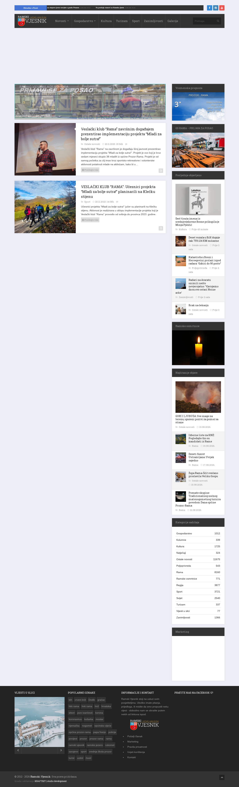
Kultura (106, 21)
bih (70, 699)
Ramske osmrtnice (198, 578)
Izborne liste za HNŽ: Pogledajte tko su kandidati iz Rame (202, 438)
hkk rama (74, 706)
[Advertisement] (119, 57)
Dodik (92, 699)
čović (88, 758)
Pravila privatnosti (137, 746)
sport (83, 751)
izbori (72, 712)
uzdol (80, 758)
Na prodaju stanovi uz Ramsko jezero (127, 8)
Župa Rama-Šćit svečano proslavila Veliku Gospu (203, 474)
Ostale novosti (92, 144)
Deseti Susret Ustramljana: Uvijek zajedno (201, 457)
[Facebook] (209, 7)
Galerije (172, 21)
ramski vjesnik (76, 745)
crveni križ (80, 699)
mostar (99, 719)
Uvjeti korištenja (136, 752)
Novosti (60, 21)
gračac (101, 699)
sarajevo (73, 751)
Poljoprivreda (200, 267)
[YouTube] (221, 7)
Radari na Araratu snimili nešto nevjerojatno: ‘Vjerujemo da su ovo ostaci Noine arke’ (197, 286)
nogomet (87, 725)
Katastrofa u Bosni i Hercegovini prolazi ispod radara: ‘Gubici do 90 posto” (205, 260)
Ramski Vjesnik (40, 776)
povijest (73, 738)
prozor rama (96, 738)
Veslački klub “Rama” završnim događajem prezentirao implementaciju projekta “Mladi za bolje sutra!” (121, 134)
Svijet (198, 598)
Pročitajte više (91, 170)
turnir (72, 758)
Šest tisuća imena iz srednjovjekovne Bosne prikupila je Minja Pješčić (197, 222)
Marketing (132, 741)
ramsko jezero (95, 745)
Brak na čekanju (199, 305)
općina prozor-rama (80, 732)
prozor (83, 738)
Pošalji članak (134, 736)
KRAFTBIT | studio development (51, 781)
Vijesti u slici (198, 611)
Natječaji (198, 552)
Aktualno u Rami (30, 8)
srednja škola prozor (100, 751)
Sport (136, 21)
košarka (88, 719)
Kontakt (131, 757)
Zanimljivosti (153, 21)
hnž (97, 706)
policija (112, 732)
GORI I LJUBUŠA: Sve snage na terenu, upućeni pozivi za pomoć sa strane (196, 419)
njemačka (74, 725)
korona (99, 712)
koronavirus (75, 719)
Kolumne (198, 539)
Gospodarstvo (83, 21)
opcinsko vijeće (102, 725)
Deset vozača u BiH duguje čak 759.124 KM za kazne (204, 239)
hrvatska (106, 706)
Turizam (122, 21)
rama (109, 738)
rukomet (109, 745)
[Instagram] (215, 7)
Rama (195, 445)
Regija (198, 585)
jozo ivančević (85, 712)
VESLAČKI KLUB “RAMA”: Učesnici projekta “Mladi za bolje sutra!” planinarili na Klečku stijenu (118, 192)
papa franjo (99, 732)
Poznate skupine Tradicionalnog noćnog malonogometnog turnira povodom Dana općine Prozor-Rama (198, 499)
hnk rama (87, 706)
